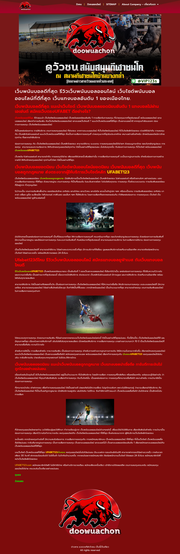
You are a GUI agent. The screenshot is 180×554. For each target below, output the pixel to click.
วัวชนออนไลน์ (94, 4)
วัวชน (79, 4)
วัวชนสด (19, 481)
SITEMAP (111, 4)
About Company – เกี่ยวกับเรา (139, 4)
